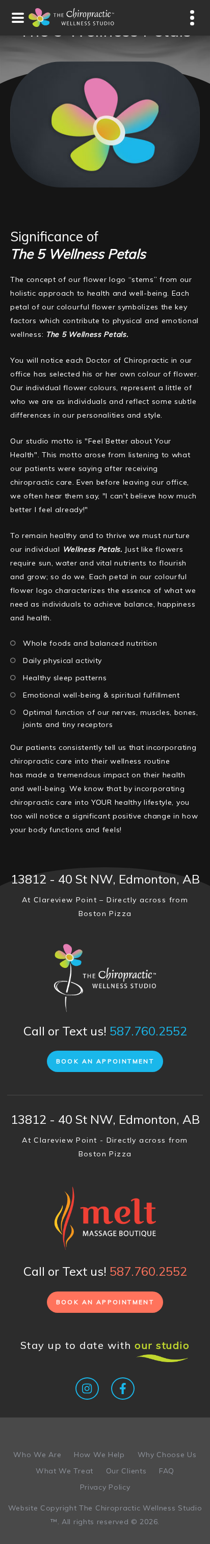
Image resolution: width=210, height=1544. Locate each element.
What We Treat (64, 1470)
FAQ (166, 1470)
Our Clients (126, 1470)
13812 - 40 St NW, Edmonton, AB (105, 879)
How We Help (99, 1454)
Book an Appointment (105, 1061)
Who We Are (37, 1454)
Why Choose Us (167, 1454)
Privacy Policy (105, 1487)
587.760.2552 (148, 1030)
